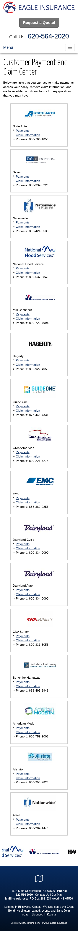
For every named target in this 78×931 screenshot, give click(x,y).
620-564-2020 (48, 36)
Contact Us (42, 894)
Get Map (57, 894)
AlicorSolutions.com (29, 923)
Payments (22, 130)
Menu (8, 47)
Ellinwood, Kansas (29, 906)
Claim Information (28, 135)
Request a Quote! (39, 22)
